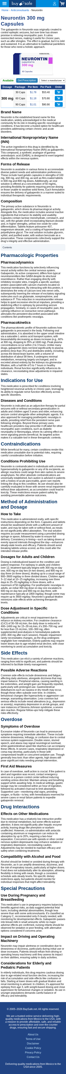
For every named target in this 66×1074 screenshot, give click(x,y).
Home (5, 10)
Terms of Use (33, 1039)
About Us (33, 1034)
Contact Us (33, 1057)
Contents (7, 247)
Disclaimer (33, 1043)
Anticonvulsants (20, 10)
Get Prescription (27, 80)
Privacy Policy (33, 1052)
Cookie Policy (33, 1048)
